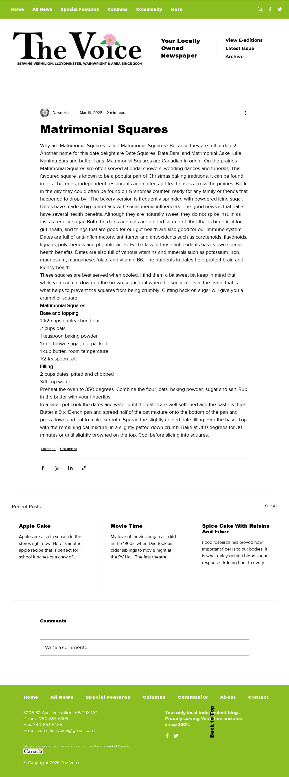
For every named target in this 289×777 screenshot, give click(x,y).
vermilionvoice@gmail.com (66, 730)
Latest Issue (239, 48)
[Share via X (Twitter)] (56, 468)
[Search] (260, 9)
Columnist (68, 448)
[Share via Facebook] (42, 468)
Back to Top (212, 722)
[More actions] (245, 112)
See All (271, 505)
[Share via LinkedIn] (70, 468)
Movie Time (127, 526)
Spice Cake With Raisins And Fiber (236, 528)
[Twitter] (280, 9)
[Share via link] (84, 468)
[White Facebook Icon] (167, 735)
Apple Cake (35, 526)
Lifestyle (48, 448)
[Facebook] (270, 9)
